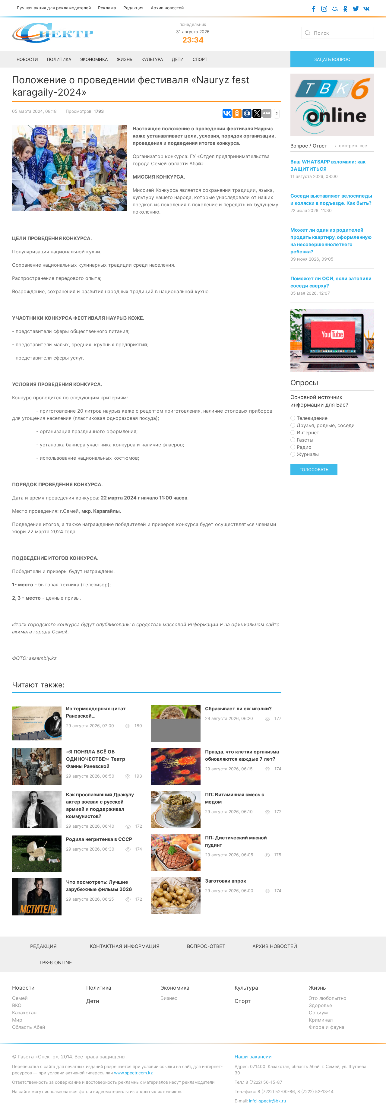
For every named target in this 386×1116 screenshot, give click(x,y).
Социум (318, 1013)
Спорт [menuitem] (200, 59)
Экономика (174, 987)
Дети (92, 1001)
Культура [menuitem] (152, 59)
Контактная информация (125, 946)
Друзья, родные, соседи (325, 425)
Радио (303, 447)
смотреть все (352, 145)
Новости (23, 987)
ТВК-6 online (55, 962)
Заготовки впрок (225, 881)
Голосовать (313, 469)
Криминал (321, 1020)
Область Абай (28, 1027)
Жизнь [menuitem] (124, 59)
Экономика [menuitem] (94, 59)
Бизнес (168, 998)
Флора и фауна (326, 1027)
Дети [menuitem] (178, 59)
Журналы (307, 454)
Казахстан (24, 1013)
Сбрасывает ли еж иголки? (238, 708)
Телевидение (311, 418)
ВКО (16, 1005)
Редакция (133, 7)
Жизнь (317, 987)
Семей (20, 998)
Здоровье (320, 1005)
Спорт (243, 1001)
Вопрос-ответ (206, 946)
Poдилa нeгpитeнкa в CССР (99, 839)
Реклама (107, 7)
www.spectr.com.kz (133, 1072)
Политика (98, 987)
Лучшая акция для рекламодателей (54, 7)
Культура (246, 987)
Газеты (304, 440)
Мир (17, 1020)
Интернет (307, 433)
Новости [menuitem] (27, 59)
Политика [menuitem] (59, 59)
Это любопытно (327, 998)
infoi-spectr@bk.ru (267, 1100)
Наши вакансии (253, 1057)
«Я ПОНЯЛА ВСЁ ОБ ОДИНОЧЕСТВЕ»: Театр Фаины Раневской (95, 759)
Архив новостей (167, 7)
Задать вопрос (332, 59)
